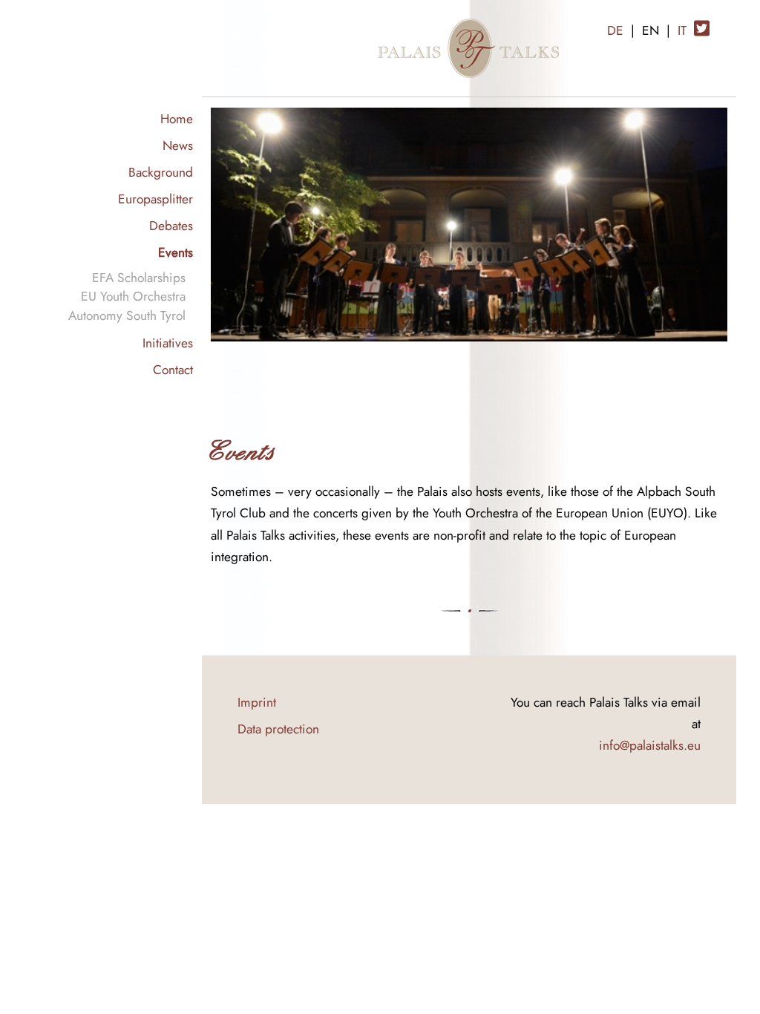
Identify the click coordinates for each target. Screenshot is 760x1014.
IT (682, 30)
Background (160, 172)
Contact (173, 369)
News (178, 145)
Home (176, 118)
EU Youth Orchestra (133, 296)
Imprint (257, 702)
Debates (171, 225)
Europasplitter (155, 198)
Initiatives (167, 342)
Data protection (278, 728)
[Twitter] (702, 23)
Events (175, 252)
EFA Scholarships (139, 277)
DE (615, 30)
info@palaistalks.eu (650, 745)
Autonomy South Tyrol (127, 315)
